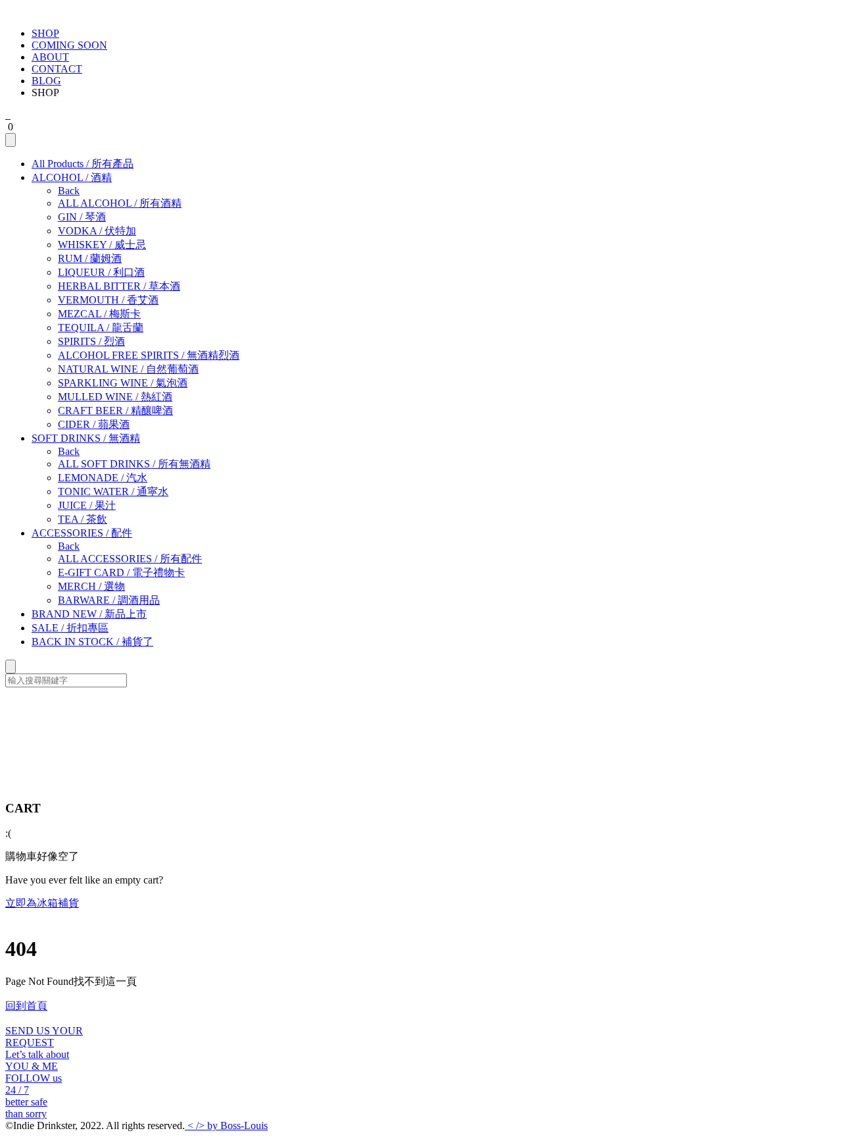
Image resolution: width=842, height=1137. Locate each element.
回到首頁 (26, 1005)
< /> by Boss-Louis (226, 1125)
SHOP (45, 33)
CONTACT (57, 68)
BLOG (46, 80)
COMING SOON (69, 45)
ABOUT (50, 57)
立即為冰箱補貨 (42, 903)
